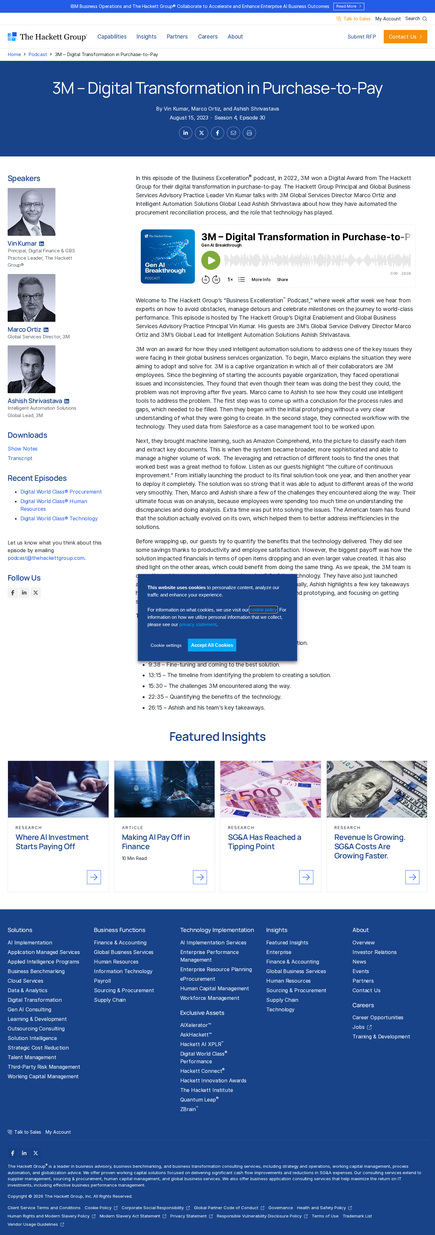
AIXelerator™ (195, 1025)
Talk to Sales (356, 19)
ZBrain (189, 1108)
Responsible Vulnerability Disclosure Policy (259, 1215)
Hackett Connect (202, 1070)
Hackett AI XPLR (202, 1043)
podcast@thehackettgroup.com (46, 558)
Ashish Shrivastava (256, 108)
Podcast (37, 54)
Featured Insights (287, 942)
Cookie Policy (98, 1207)
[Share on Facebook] (217, 132)
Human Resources (116, 961)
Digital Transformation (35, 1000)
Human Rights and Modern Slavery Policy (48, 1215)
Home (14, 54)
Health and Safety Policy (321, 1207)
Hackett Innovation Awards (213, 1080)
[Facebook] (13, 593)
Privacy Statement (188, 1215)
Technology (280, 1009)
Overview (364, 942)
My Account (388, 19)
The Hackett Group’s (195, 300)
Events (361, 971)
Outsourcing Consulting (36, 1028)
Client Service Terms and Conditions (44, 1207)
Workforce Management (209, 998)
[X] (36, 593)
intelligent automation (261, 349)
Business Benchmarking (36, 971)
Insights (146, 36)
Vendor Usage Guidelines (33, 1224)
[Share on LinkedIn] (185, 132)
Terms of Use (325, 1215)
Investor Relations (374, 952)
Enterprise (278, 952)
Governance (280, 1207)
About (235, 36)
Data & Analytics (27, 990)
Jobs (358, 1027)
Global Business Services (124, 952)
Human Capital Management (214, 988)
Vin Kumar (176, 108)
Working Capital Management (43, 1076)
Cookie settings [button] (166, 644)
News (359, 961)
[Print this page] (249, 132)
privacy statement (198, 624)
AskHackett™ (196, 1034)
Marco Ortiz (205, 108)
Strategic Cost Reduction (38, 1047)
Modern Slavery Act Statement (130, 1215)
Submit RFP (361, 36)
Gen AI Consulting (29, 1009)
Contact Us (403, 36)
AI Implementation (30, 942)
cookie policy (263, 609)
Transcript (20, 458)
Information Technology (123, 971)
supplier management (29, 1178)
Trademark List (357, 1215)
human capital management (132, 1178)
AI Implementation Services (213, 942)
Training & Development (381, 1036)
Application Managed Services (44, 952)
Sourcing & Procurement (124, 990)
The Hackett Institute (206, 1090)
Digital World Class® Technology (59, 518)
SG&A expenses (336, 1172)
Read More (346, 6)
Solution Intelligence (32, 1038)
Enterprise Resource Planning (216, 969)
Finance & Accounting (120, 942)
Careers (208, 36)
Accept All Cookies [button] (212, 644)
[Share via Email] (233, 132)
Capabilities (111, 36)
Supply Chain (110, 1000)
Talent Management (32, 1057)
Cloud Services (25, 981)
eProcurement (197, 979)
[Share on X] (201, 132)
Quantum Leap (199, 1099)
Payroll (102, 981)
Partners (177, 36)
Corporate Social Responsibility (153, 1207)
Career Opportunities (378, 1017)
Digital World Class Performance (203, 1057)
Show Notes (23, 448)
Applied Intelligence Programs (43, 961)
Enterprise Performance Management (209, 956)
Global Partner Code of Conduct (226, 1207)
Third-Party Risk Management (44, 1067)
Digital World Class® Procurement (61, 491)
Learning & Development (37, 1019)
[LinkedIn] (24, 593)
